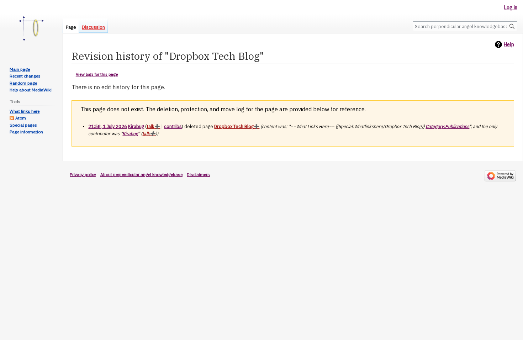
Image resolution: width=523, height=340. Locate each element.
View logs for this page (97, 74)
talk (150, 126)
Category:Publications (447, 126)
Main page (20, 69)
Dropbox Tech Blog (234, 126)
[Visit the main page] (31, 28)
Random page (23, 83)
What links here (24, 111)
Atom (20, 118)
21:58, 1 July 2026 (107, 126)
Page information (26, 131)
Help (509, 44)
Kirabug (130, 133)
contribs (173, 126)
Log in (510, 7)
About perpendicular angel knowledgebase (141, 174)
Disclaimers (198, 174)
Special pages (23, 125)
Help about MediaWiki (31, 89)
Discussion (93, 27)
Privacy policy (83, 174)
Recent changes (25, 76)
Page (71, 27)
